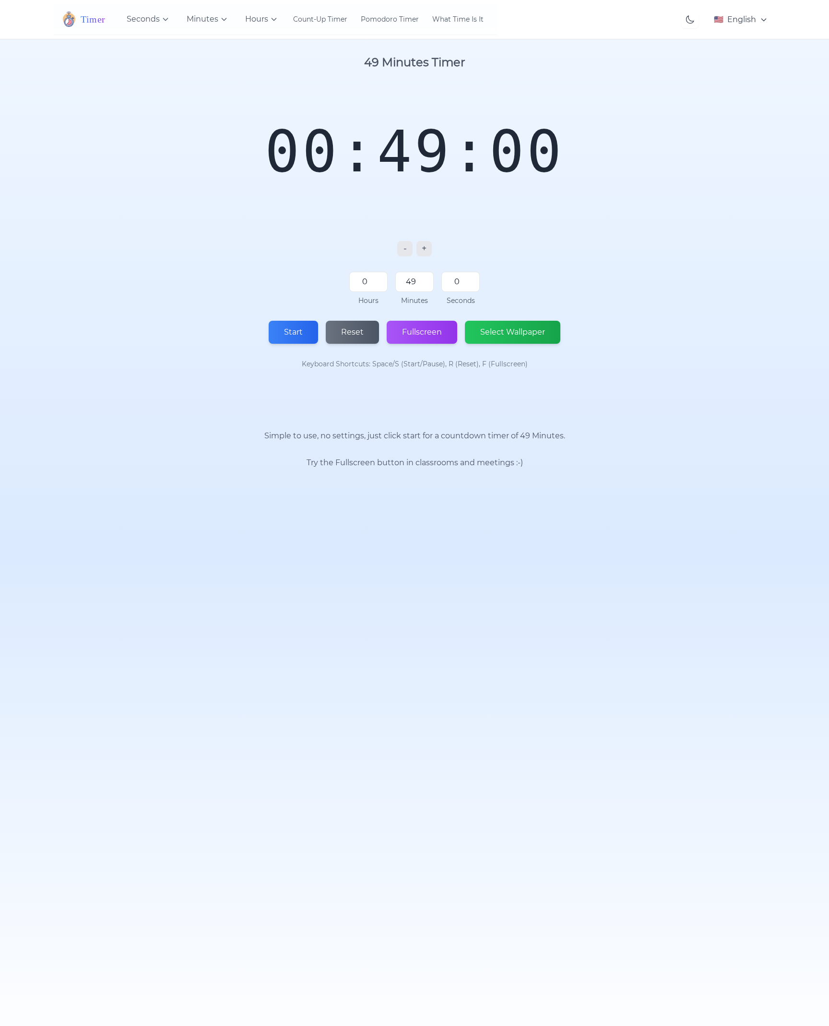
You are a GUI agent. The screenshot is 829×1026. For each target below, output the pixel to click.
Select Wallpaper (512, 332)
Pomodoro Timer (390, 19)
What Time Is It (458, 19)
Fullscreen (422, 332)
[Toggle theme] (690, 19)
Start (293, 332)
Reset (352, 332)
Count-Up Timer (320, 19)
